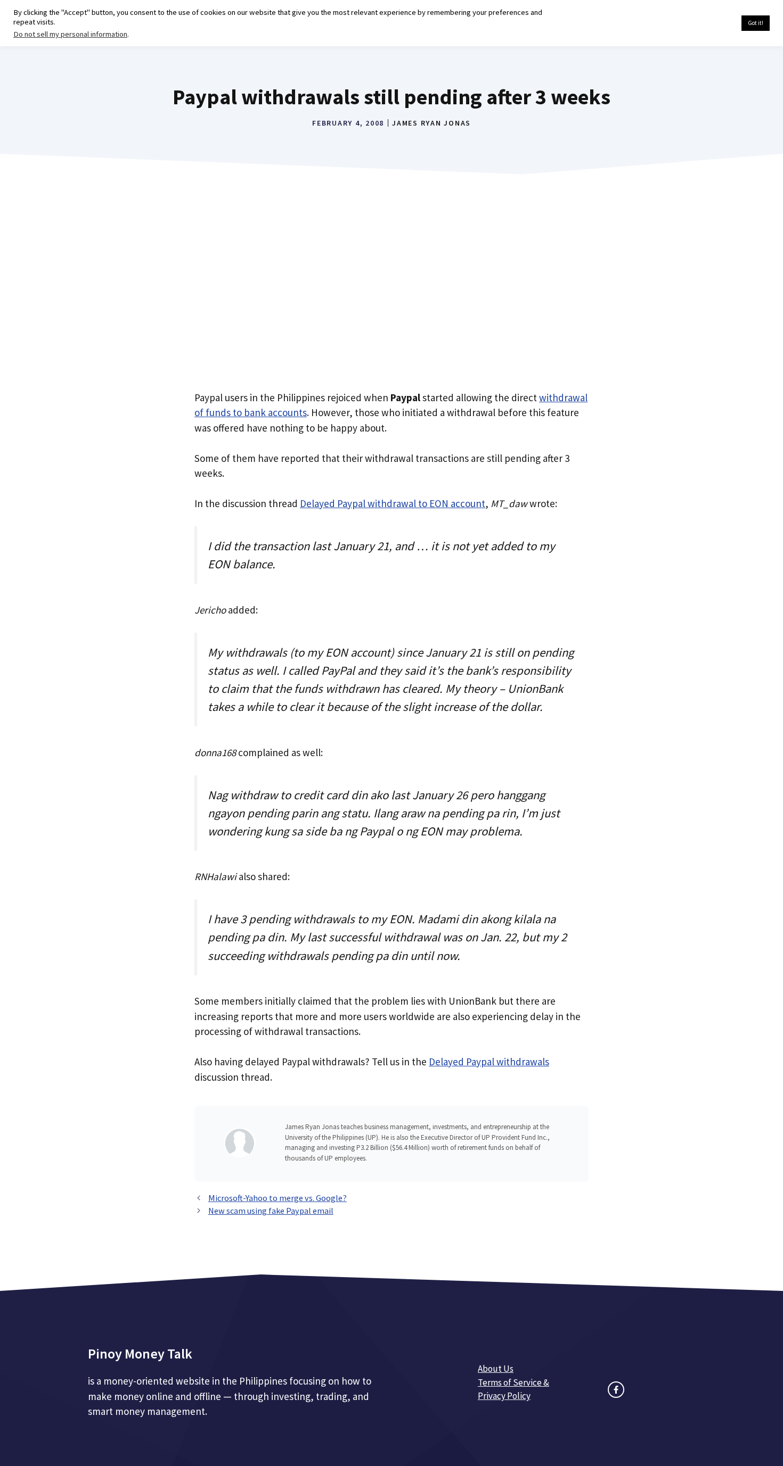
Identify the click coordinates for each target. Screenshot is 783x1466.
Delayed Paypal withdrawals (489, 1061)
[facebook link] (616, 1389)
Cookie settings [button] (708, 23)
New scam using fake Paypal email (270, 1210)
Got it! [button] (755, 23)
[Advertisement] (391, 295)
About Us (495, 1368)
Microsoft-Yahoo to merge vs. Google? (277, 1197)
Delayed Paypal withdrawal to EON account (392, 503)
